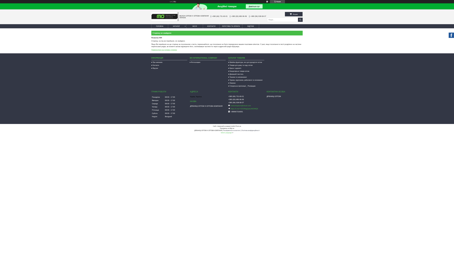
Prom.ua (238, 126)
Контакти (211, 26)
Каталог (176, 26)
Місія (194, 26)
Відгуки (250, 26)
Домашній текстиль (236, 74)
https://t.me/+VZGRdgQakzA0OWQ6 (244, 109)
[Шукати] (300, 20)
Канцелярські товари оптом (239, 71)
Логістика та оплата (231, 26)
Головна (159, 26)
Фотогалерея (195, 62)
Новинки (233, 83)
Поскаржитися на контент (231, 130)
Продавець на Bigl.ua (227, 128)
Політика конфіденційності (251, 130)
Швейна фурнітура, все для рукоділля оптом (246, 62)
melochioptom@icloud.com (241, 106)
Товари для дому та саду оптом (241, 65)
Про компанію (157, 62)
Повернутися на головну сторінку (164, 50)
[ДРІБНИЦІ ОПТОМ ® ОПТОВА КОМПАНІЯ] (164, 20)
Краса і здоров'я (235, 68)
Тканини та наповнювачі (238, 77)
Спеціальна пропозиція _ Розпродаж (242, 86)
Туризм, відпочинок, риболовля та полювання (246, 80)
